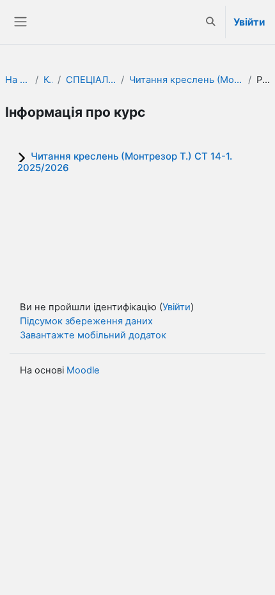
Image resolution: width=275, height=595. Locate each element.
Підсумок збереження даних (86, 321)
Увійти (249, 22)
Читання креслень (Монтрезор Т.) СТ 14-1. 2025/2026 (186, 80)
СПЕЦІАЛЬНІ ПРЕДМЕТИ (91, 80)
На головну (17, 80)
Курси (47, 80)
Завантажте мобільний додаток (93, 335)
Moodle (83, 370)
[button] (211, 22)
